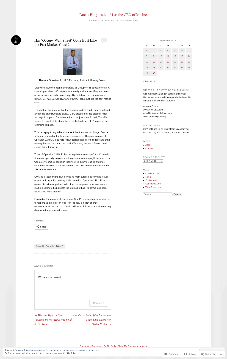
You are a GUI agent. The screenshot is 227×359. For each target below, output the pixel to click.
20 (182, 62)
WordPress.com (153, 187)
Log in (148, 177)
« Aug (146, 81)
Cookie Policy (69, 353)
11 (168, 56)
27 (182, 67)
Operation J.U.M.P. (54, 246)
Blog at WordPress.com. (91, 346)
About (148, 145)
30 (154, 73)
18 (168, 62)
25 (168, 67)
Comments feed (153, 184)
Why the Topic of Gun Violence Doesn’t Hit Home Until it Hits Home (53, 319)
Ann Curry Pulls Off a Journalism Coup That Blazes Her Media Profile (92, 319)
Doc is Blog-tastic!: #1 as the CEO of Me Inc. (113, 14)
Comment (98, 302)
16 (154, 62)
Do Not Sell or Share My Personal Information (126, 346)
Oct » (152, 81)
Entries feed (151, 180)
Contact (149, 148)
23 (154, 67)
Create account (152, 173)
